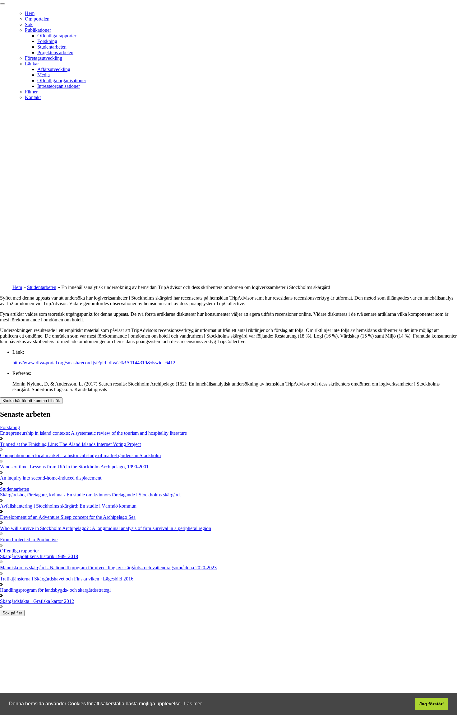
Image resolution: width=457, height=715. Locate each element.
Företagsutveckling (43, 58)
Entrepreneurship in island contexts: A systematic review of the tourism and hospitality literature (93, 433)
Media (43, 75)
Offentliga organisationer (61, 80)
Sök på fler (12, 613)
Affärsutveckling (53, 69)
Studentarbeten (52, 47)
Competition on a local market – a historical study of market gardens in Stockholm (80, 455)
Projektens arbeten (55, 52)
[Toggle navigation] (2, 4)
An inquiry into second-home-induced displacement (50, 478)
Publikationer (38, 30)
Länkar (32, 63)
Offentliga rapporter (56, 35)
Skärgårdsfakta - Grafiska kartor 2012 (37, 601)
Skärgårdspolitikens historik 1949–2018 (39, 556)
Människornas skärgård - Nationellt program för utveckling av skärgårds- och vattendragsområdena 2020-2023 (108, 567)
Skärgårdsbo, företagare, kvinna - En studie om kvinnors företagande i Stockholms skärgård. (90, 494)
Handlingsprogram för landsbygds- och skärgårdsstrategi (55, 590)
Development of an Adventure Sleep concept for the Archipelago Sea (68, 517)
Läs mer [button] (193, 703)
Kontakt (33, 97)
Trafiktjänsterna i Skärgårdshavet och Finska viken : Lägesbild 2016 (66, 578)
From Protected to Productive (29, 539)
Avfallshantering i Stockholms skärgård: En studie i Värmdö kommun (68, 506)
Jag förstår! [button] (431, 703)
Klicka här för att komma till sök (31, 400)
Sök (29, 24)
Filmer (31, 91)
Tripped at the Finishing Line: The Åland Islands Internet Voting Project (70, 444)
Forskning (47, 41)
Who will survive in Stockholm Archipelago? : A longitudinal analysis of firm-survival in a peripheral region (105, 528)
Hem (30, 13)
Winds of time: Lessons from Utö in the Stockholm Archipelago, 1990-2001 (74, 466)
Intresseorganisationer (58, 86)
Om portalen (37, 18)
